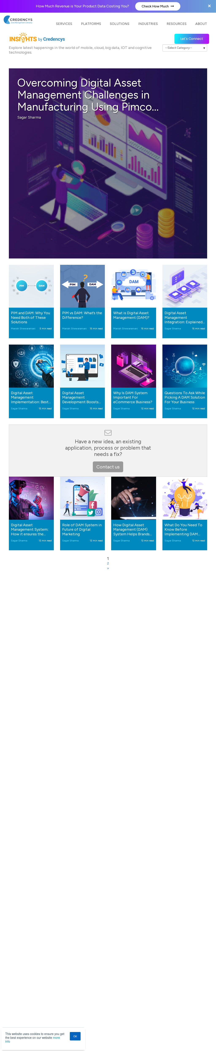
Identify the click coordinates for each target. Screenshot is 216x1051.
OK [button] (75, 1036)
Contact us (108, 467)
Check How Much (156, 6)
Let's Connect (191, 38)
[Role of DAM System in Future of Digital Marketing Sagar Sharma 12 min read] (82, 498)
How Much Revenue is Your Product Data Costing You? (83, 6)
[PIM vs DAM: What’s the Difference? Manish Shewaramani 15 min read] (82, 286)
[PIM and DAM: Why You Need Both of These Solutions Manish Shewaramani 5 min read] (31, 286)
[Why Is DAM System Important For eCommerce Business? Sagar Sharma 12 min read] (133, 366)
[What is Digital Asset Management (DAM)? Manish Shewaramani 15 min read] (133, 286)
